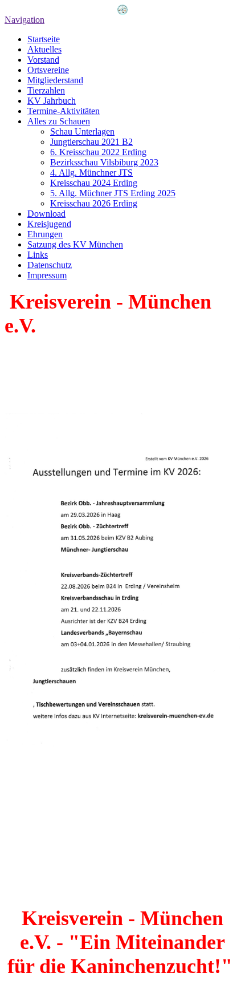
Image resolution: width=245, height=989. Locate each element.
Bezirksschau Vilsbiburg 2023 (104, 162)
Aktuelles (44, 49)
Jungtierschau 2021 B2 (91, 142)
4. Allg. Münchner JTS (91, 172)
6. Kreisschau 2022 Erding (98, 152)
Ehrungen (45, 234)
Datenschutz (49, 265)
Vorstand (43, 59)
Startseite (43, 39)
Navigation (24, 20)
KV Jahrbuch (51, 101)
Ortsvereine (48, 70)
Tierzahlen (46, 90)
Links (37, 255)
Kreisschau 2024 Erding (93, 183)
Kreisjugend (49, 224)
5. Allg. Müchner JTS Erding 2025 (112, 193)
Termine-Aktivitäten (63, 111)
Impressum (47, 275)
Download (46, 213)
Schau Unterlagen (82, 131)
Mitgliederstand (55, 80)
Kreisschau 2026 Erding (93, 203)
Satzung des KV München (75, 244)
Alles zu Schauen (58, 121)
